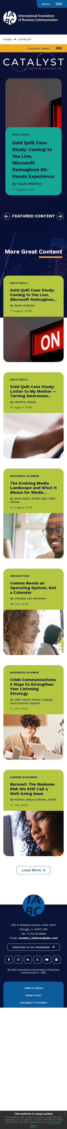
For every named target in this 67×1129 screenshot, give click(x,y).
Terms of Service (33, 988)
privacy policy (54, 1122)
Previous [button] (6, 216)
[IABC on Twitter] (37, 960)
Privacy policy (34, 995)
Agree (33, 1125)
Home (7, 39)
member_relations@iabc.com (38, 937)
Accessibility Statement (33, 1003)
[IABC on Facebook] (9, 960)
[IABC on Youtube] (47, 960)
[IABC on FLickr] (56, 960)
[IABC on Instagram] (18, 960)
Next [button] (60, 216)
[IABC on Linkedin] (28, 960)
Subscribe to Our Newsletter (31, 947)
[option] (33, 136)
